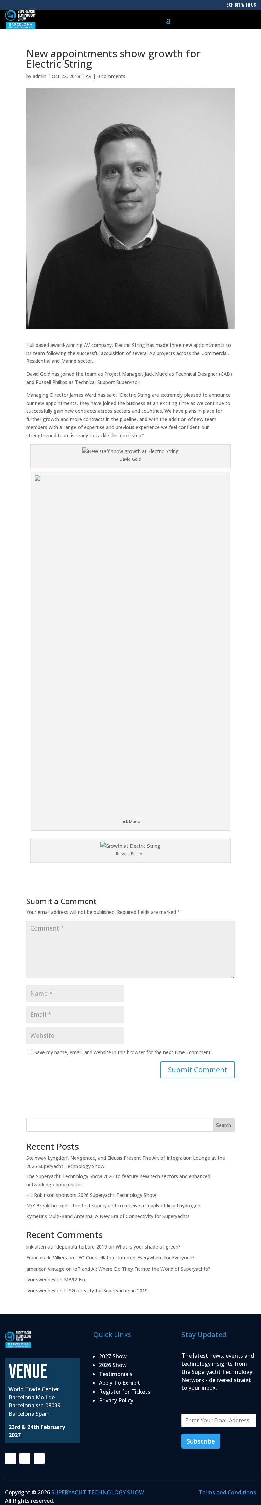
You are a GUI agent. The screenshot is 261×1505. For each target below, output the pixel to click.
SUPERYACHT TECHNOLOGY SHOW (97, 1492)
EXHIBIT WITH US (241, 5)
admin (39, 76)
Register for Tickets (124, 1391)
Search (223, 1125)
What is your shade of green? (150, 1246)
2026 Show (113, 1365)
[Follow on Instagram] (24, 1458)
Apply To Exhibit (119, 1382)
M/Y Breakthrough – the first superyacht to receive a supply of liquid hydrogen (113, 1205)
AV (89, 76)
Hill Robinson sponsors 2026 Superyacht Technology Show (91, 1195)
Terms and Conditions (227, 1492)
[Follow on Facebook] (10, 1458)
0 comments (111, 76)
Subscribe (201, 1441)
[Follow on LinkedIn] (39, 1458)
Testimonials (116, 1374)
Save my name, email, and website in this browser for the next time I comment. (123, 1052)
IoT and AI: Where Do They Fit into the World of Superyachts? (142, 1268)
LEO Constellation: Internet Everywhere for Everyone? (135, 1257)
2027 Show (113, 1356)
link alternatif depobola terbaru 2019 (66, 1246)
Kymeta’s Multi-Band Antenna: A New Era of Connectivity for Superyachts (108, 1216)
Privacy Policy (116, 1400)
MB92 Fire (75, 1279)
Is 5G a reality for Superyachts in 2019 (106, 1290)
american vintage (45, 1268)
